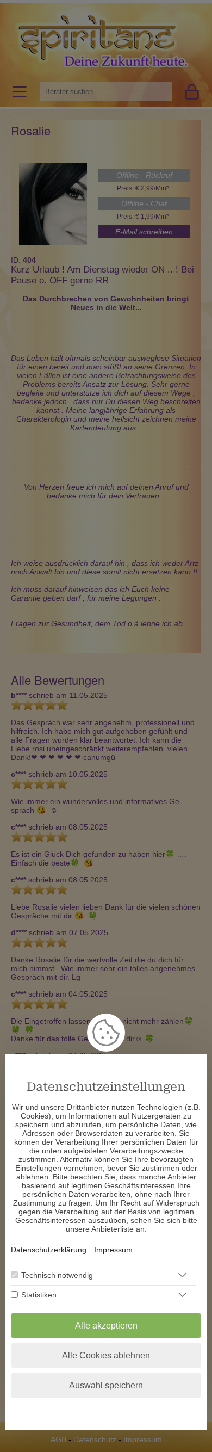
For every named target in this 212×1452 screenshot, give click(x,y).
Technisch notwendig (57, 1275)
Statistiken (39, 1294)
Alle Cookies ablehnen (106, 1355)
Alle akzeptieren (106, 1325)
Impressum (113, 1249)
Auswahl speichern (106, 1385)
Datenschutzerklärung (48, 1249)
